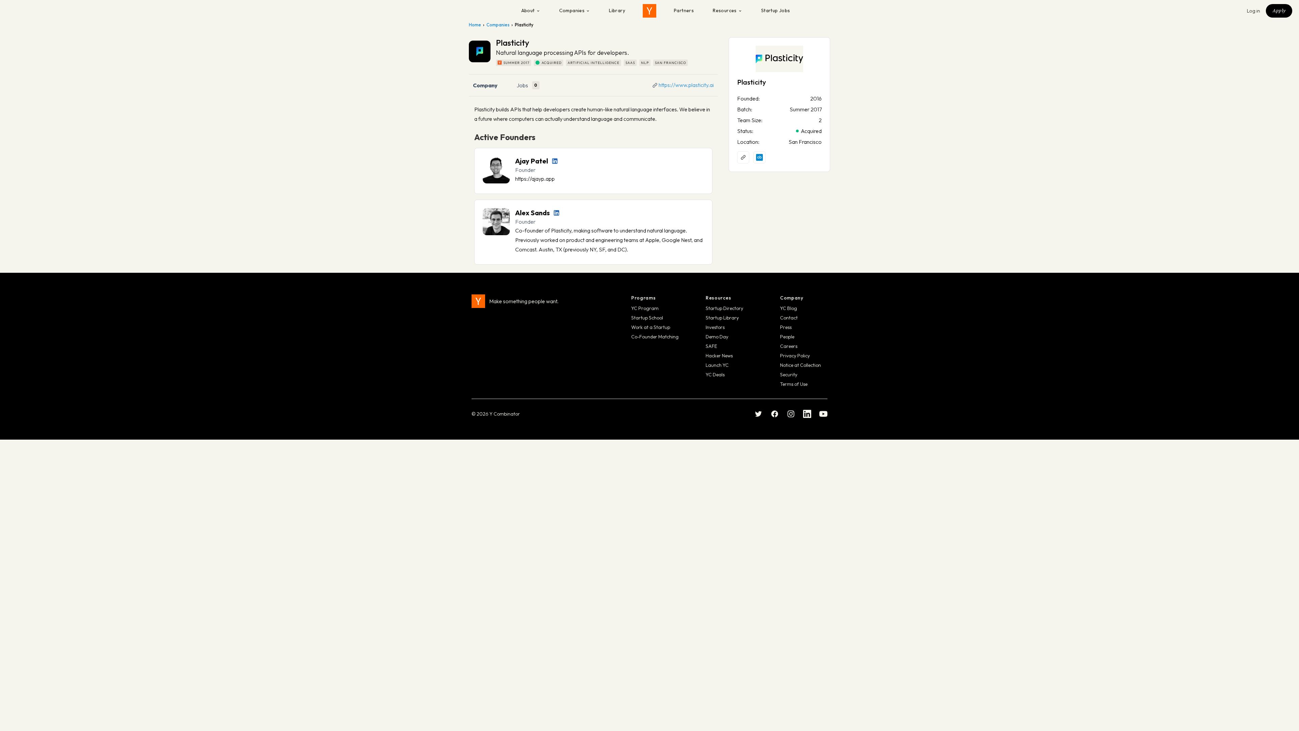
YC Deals (715, 375)
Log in (1253, 11)
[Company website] (743, 157)
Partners (684, 10)
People (787, 337)
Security (788, 375)
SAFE (711, 346)
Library (617, 10)
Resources (725, 10)
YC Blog (788, 308)
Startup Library (722, 318)
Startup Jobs (775, 10)
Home (475, 24)
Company (485, 85)
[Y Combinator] (649, 11)
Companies (572, 10)
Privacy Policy (795, 356)
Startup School (647, 318)
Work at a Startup (650, 327)
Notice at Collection (800, 365)
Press (786, 327)
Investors (715, 327)
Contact (789, 318)
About (528, 10)
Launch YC (717, 365)
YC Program (645, 308)
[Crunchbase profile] (759, 157)
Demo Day (717, 337)
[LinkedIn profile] (555, 161)
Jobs (522, 85)
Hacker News (719, 356)
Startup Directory (724, 308)
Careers (788, 346)
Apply (1279, 10)
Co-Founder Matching (655, 337)
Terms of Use (793, 384)
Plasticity (751, 82)
